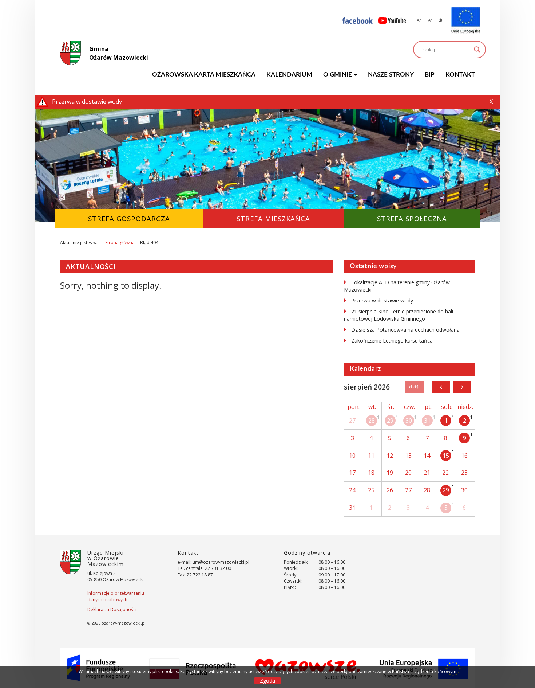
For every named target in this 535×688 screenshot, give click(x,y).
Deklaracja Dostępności (111, 609)
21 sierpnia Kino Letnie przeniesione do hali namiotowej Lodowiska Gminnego (398, 315)
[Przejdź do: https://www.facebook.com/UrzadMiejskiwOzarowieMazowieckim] (357, 20)
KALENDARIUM (289, 74)
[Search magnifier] (477, 49)
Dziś (414, 387)
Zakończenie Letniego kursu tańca (392, 340)
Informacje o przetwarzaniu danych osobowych (115, 596)
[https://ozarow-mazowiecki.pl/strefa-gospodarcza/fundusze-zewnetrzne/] (465, 20)
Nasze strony (391, 74)
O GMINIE (338, 74)
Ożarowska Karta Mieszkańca (203, 74)
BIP (430, 74)
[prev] (441, 387)
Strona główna (120, 242)
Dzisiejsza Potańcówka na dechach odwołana (405, 329)
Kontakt (460, 74)
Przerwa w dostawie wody (382, 300)
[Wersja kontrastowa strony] (440, 20)
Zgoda (267, 680)
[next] (462, 387)
